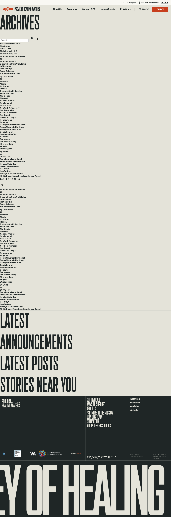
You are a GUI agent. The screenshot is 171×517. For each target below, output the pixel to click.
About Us (57, 9)
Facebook (135, 402)
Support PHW (88, 9)
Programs (72, 9)
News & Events (108, 9)
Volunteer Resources (99, 426)
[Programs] (72, 9)
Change (164, 3)
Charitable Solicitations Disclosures (159, 457)
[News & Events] (108, 9)
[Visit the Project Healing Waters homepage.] (21, 9)
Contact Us (93, 422)
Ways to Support (96, 405)
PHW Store (125, 9)
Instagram (135, 399)
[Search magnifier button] (140, 9)
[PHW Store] (125, 9)
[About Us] (57, 9)
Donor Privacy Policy (136, 456)
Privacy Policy (134, 454)
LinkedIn (134, 410)
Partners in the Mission (100, 414)
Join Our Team (94, 418)
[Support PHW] (88, 9)
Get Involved (93, 401)
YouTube (134, 406)
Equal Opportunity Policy (159, 454)
